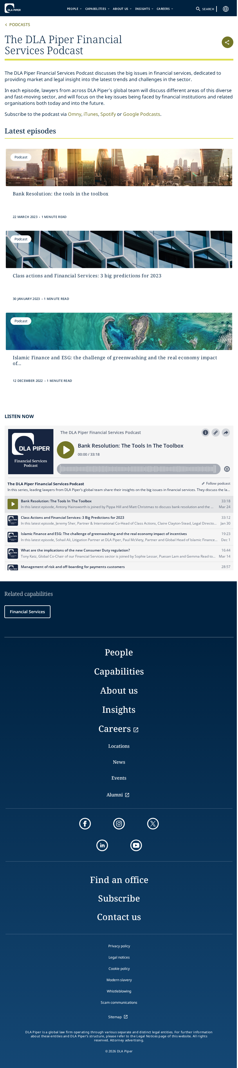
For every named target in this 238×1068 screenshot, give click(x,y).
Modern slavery (119, 979)
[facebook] (85, 823)
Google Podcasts (141, 114)
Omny (74, 114)
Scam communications (119, 1002)
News (119, 762)
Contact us (119, 917)
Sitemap (115, 1016)
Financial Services (27, 611)
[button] (214, 44)
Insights (142, 9)
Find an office (119, 880)
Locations (118, 746)
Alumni (115, 795)
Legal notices (119, 957)
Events (118, 778)
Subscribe (119, 898)
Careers (163, 9)
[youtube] (136, 845)
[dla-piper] (22, 8)
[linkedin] (102, 845)
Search (208, 9)
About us (120, 9)
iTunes (91, 114)
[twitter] (153, 823)
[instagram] (119, 823)
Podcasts (19, 24)
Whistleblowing (119, 991)
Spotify (108, 114)
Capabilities (96, 9)
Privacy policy (119, 946)
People (73, 9)
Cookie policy (119, 968)
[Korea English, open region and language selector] (225, 9)
